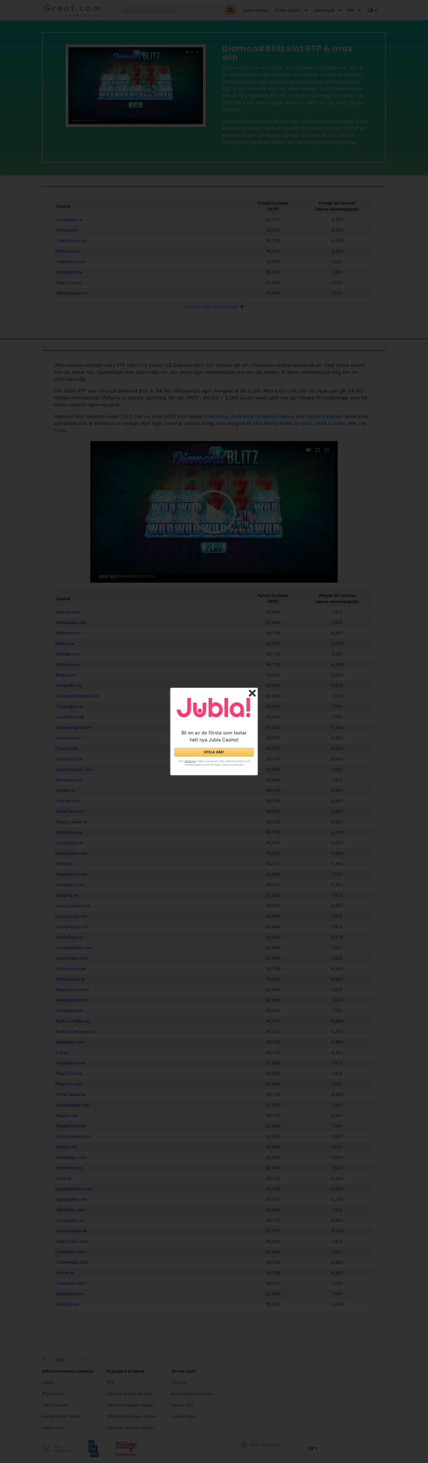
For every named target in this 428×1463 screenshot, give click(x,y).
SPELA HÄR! (214, 752)
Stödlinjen (190, 761)
